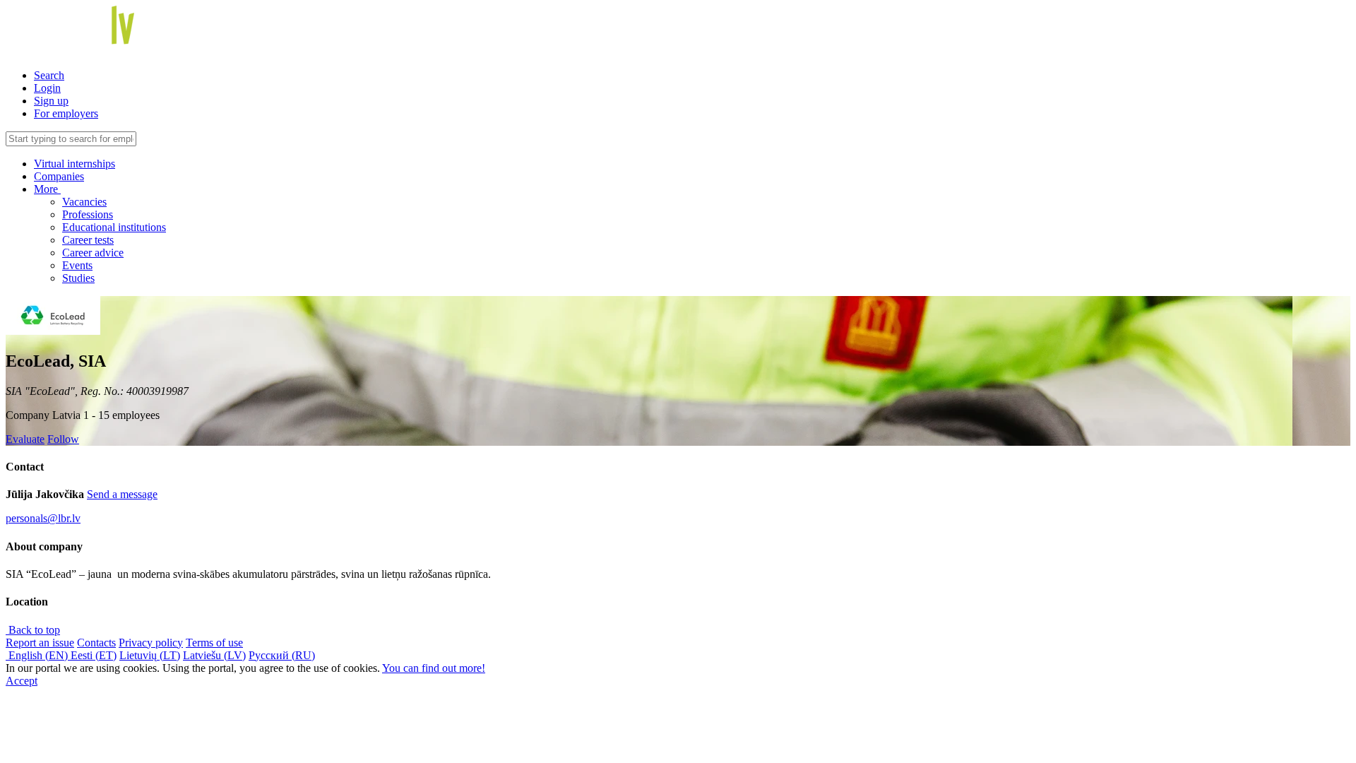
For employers (66, 113)
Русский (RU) (282, 655)
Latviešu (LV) (214, 655)
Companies (59, 176)
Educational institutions (114, 227)
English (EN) (38, 655)
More (47, 189)
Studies (78, 278)
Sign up (51, 101)
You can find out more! (433, 668)
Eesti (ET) (94, 655)
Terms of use (214, 643)
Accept (21, 681)
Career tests (88, 240)
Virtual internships (74, 164)
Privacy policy (151, 643)
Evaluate (25, 439)
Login (47, 88)
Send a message (122, 494)
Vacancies (84, 202)
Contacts (96, 643)
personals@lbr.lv (43, 518)
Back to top (33, 630)
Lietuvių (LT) (149, 655)
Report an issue (40, 643)
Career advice (93, 253)
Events (77, 265)
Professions (87, 214)
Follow (63, 439)
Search (49, 75)
